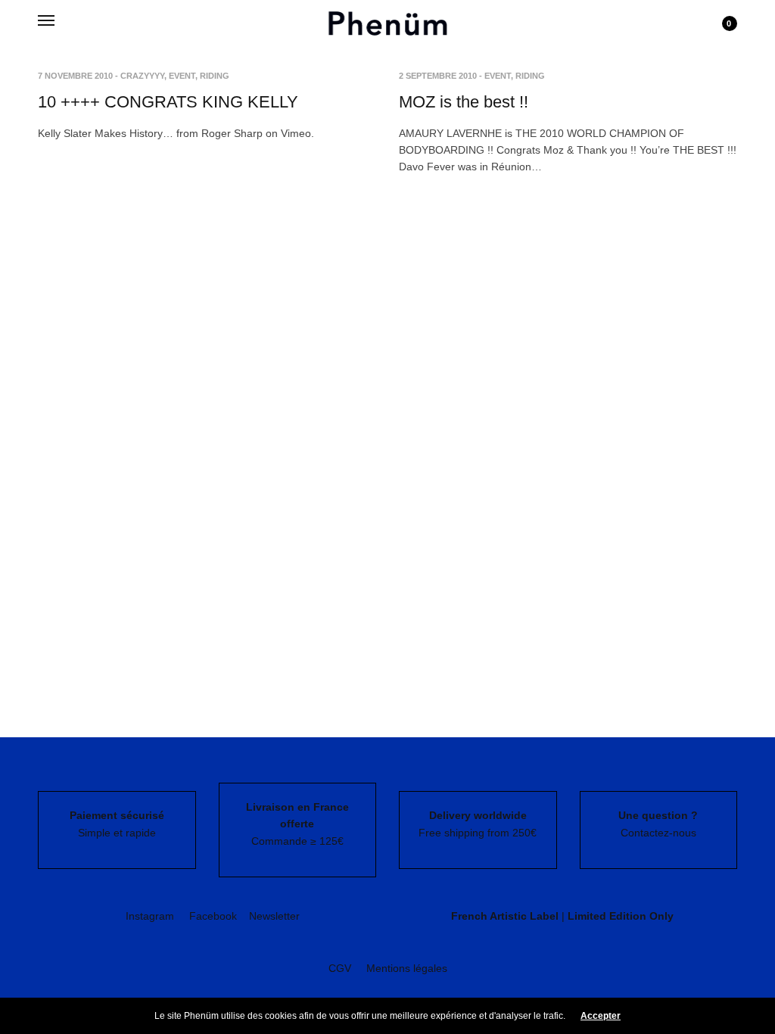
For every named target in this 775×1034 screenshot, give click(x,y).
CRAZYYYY (142, 75)
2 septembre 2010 (438, 75)
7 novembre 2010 (75, 75)
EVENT (182, 75)
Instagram (150, 916)
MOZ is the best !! (463, 101)
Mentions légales (406, 968)
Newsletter (274, 916)
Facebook (213, 916)
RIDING (214, 75)
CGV (339, 968)
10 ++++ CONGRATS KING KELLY (168, 101)
